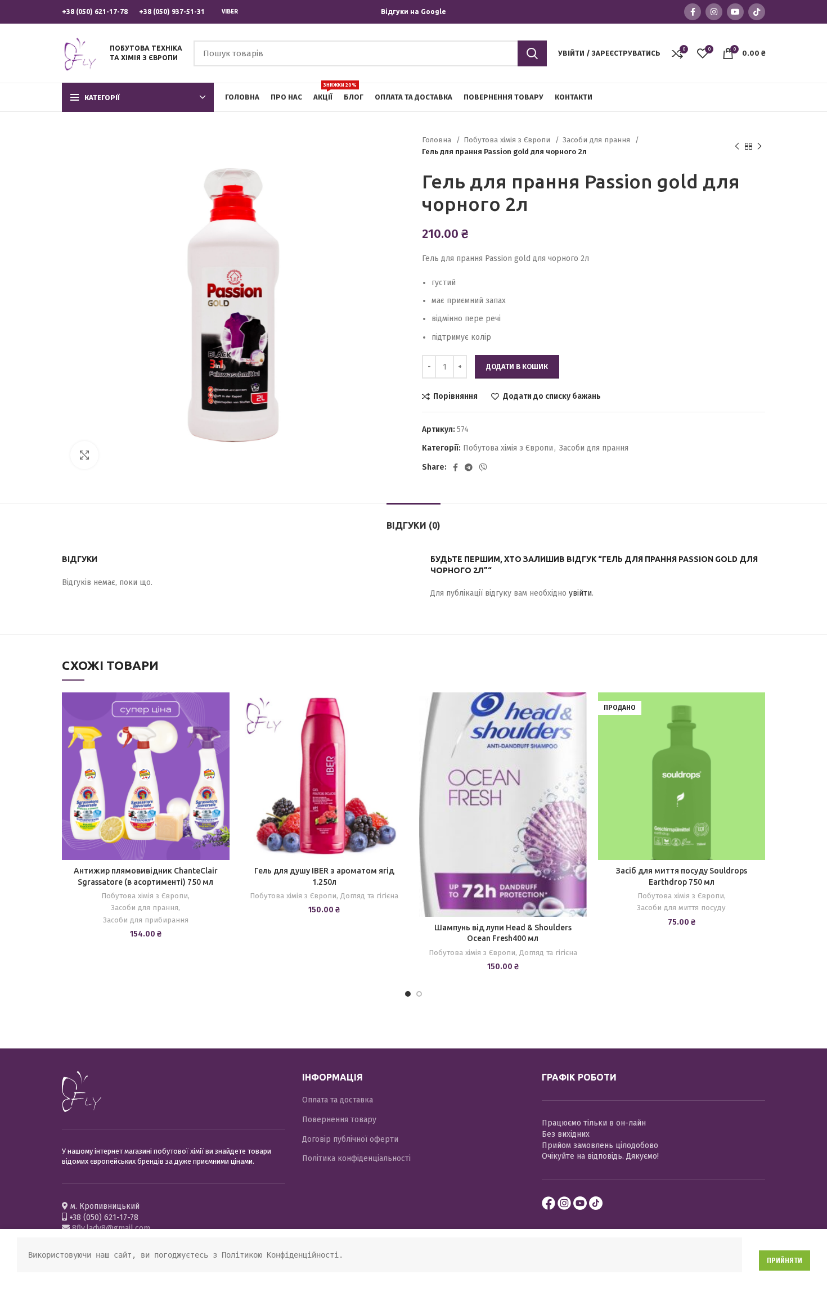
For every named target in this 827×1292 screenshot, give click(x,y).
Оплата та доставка (337, 1100)
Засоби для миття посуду (681, 907)
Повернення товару (339, 1119)
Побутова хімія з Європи (508, 140)
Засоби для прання (597, 140)
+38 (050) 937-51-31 (172, 11)
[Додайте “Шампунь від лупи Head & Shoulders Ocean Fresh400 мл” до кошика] (578, 736)
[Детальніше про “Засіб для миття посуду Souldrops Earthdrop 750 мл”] (757, 736)
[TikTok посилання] (756, 11)
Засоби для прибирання (145, 920)
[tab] (413, 520)
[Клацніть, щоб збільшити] (84, 455)
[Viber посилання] (483, 467)
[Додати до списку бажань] (221, 710)
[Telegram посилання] (468, 467)
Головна (437, 140)
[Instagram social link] (713, 11)
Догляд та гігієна (369, 896)
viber (230, 11)
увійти (580, 593)
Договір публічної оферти (350, 1139)
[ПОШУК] (532, 53)
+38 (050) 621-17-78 (95, 11)
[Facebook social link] (692, 11)
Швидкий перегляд (221, 761)
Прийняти (784, 1260)
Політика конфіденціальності (356, 1158)
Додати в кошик (517, 366)
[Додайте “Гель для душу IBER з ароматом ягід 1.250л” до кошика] (399, 736)
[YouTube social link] (735, 11)
